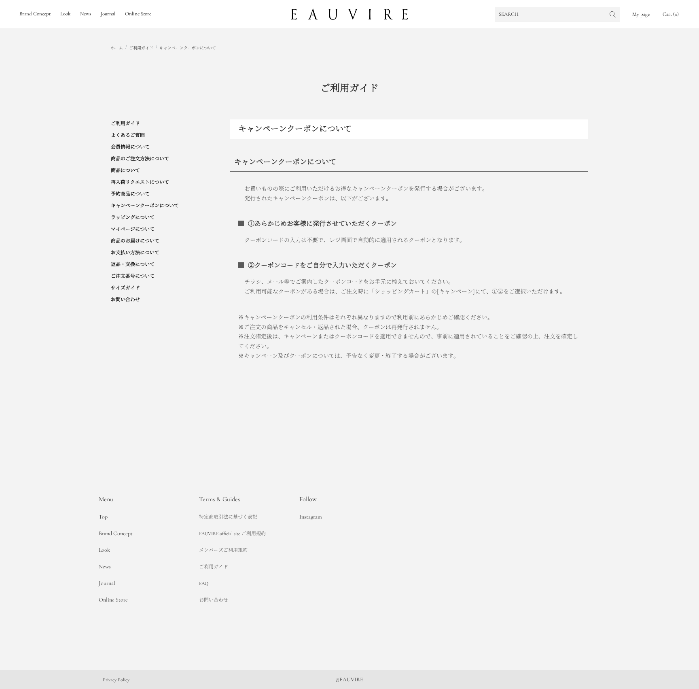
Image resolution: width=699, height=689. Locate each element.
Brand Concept (116, 533)
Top (103, 516)
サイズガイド (125, 288)
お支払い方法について (135, 252)
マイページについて (133, 229)
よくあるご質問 (128, 135)
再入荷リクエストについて (140, 182)
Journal (107, 583)
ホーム (117, 48)
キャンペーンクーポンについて (187, 48)
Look (104, 550)
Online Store (113, 599)
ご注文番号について (133, 276)
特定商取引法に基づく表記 (228, 517)
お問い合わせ (125, 299)
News (105, 566)
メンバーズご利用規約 (223, 550)
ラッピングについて (133, 217)
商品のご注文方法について (140, 159)
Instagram (310, 516)
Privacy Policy (116, 680)
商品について (125, 170)
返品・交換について (133, 264)
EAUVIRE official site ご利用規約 (232, 533)
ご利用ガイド (141, 48)
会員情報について (130, 147)
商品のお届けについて (135, 241)
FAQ (203, 583)
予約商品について (130, 194)
